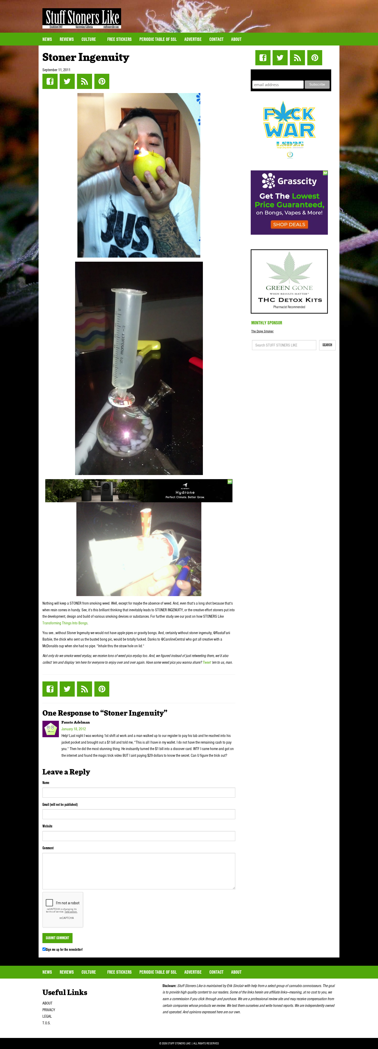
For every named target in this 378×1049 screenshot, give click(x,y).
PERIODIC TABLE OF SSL (158, 39)
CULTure (89, 39)
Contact (216, 39)
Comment (47, 848)
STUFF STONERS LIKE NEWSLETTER (291, 74)
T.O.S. (46, 1023)
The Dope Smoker (262, 331)
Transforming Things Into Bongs (64, 623)
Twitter (67, 81)
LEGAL (47, 1016)
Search (327, 345)
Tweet (206, 662)
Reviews (67, 39)
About (236, 39)
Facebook (50, 81)
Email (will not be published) (60, 804)
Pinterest (101, 81)
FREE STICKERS (119, 39)
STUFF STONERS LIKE (81, 18)
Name (45, 782)
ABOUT (47, 1003)
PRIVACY (48, 1009)
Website (47, 826)
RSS (84, 81)
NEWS (47, 39)
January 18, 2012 (73, 729)
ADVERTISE (193, 39)
